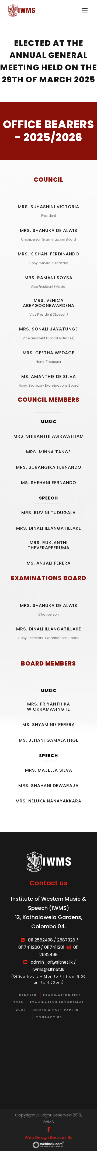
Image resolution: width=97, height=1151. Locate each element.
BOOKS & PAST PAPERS (55, 1010)
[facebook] (48, 1129)
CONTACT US (49, 1017)
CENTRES (27, 995)
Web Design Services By (48, 1137)
